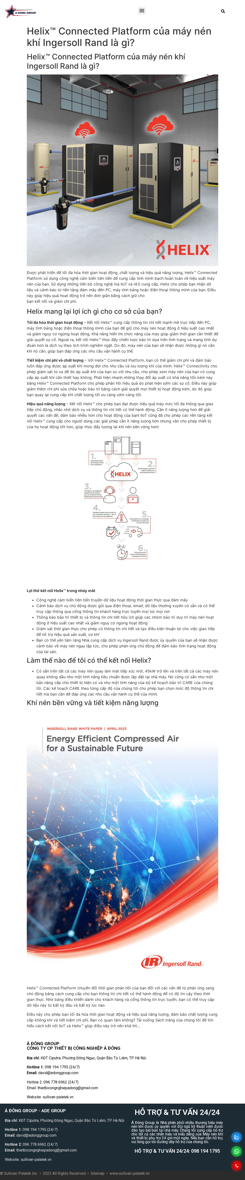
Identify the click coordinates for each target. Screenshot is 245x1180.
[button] (142, 11)
